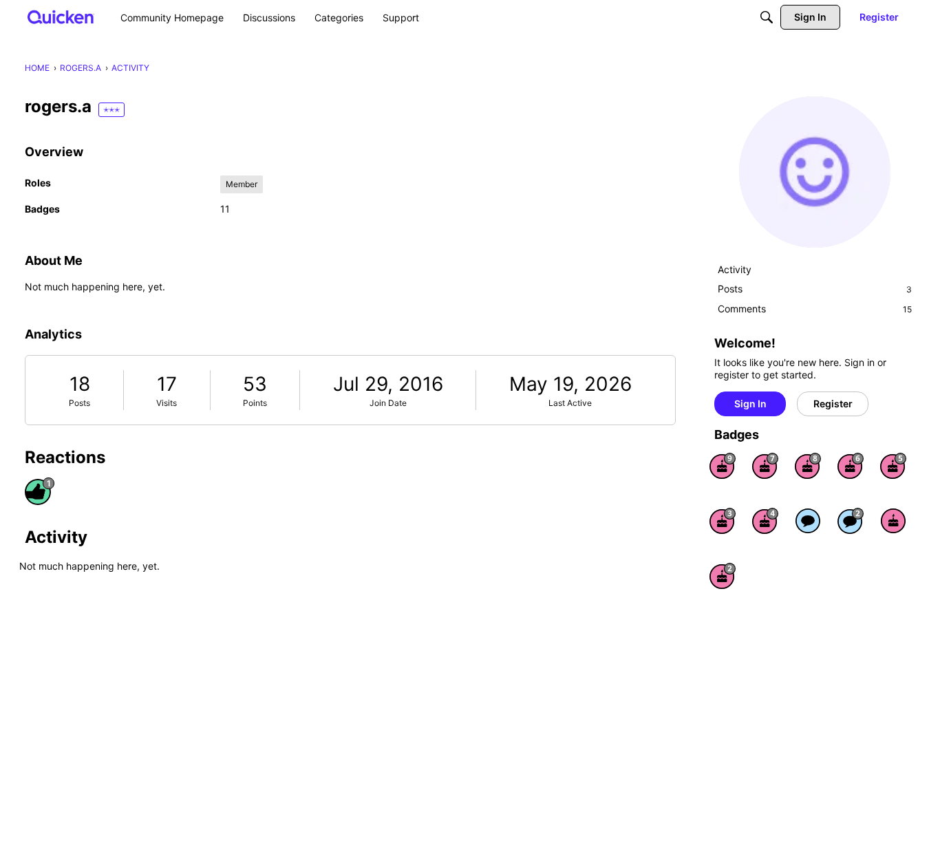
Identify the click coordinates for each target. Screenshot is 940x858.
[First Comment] (808, 521)
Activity (734, 269)
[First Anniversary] (893, 521)
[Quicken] (61, 17)
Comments (815, 308)
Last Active (570, 403)
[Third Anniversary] (722, 521)
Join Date (388, 403)
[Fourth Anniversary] (765, 521)
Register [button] (833, 403)
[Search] (766, 17)
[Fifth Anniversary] (893, 466)
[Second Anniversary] (722, 576)
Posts (79, 403)
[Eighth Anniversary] (808, 466)
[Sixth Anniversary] (850, 466)
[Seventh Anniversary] (765, 466)
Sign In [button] (750, 403)
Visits (166, 403)
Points (255, 403)
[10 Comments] (850, 521)
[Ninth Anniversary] (722, 466)
